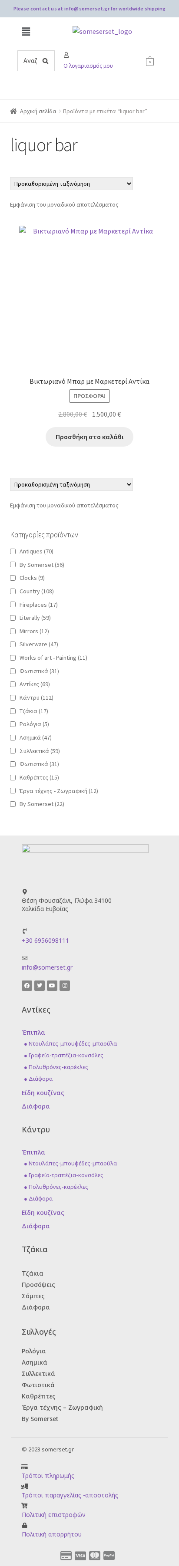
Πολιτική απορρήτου (52, 1534)
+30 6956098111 (45, 940)
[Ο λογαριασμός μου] (66, 55)
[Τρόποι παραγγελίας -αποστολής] (24, 1486)
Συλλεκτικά (38, 1373)
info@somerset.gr (47, 967)
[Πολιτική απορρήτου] (24, 1525)
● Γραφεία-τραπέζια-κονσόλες (63, 1055)
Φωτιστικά (39, 671)
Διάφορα (36, 1106)
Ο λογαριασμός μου (88, 65)
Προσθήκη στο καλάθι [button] (89, 436)
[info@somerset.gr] (24, 958)
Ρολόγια (34, 724)
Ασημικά (36, 737)
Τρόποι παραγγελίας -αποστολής (70, 1495)
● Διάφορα (38, 1078)
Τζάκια (34, 711)
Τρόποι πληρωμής (48, 1475)
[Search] (45, 61)
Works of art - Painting (53, 657)
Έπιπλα (33, 1032)
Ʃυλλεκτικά (40, 751)
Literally (35, 618)
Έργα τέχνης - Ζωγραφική (59, 791)
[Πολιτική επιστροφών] (24, 1506)
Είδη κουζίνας (43, 1093)
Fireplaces (39, 605)
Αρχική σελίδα (38, 111)
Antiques (36, 551)
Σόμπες (33, 1296)
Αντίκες (35, 684)
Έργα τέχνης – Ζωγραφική (62, 1407)
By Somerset (42, 565)
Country (37, 591)
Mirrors (34, 631)
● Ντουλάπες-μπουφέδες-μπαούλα (70, 1043)
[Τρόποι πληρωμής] (24, 1467)
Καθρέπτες (39, 777)
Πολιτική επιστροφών (54, 1514)
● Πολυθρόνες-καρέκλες (56, 1067)
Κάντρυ (36, 697)
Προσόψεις (38, 1284)
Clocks (32, 578)
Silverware (39, 644)
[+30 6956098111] (24, 931)
